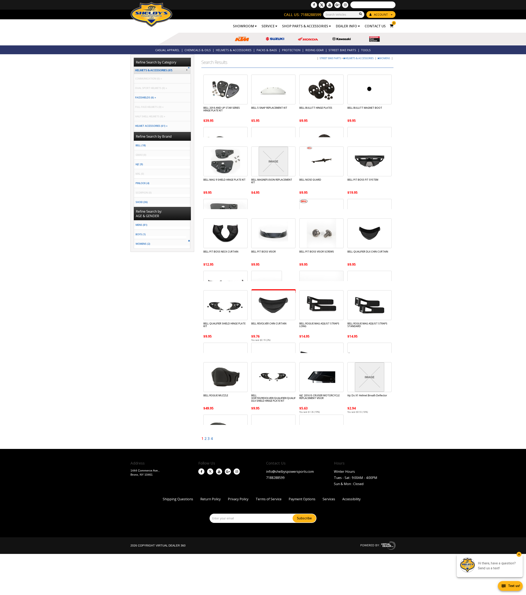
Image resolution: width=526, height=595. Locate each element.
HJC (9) (139, 164)
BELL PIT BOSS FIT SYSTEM (362, 179)
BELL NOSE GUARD (310, 179)
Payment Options (302, 499)
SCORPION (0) (144, 192)
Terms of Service (268, 499)
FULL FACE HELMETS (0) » (149, 107)
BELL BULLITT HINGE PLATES (315, 108)
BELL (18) (141, 145)
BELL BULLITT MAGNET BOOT (364, 108)
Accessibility (351, 499)
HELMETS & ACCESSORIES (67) (153, 70)
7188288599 (275, 477)
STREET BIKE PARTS (342, 50)
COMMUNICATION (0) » (148, 78)
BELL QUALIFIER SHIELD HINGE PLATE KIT (224, 325)
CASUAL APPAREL (167, 50)
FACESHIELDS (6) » (145, 97)
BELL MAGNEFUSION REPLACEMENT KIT (271, 181)
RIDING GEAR (314, 50)
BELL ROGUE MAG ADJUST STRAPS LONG (319, 325)
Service (268, 26)
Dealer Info (347, 26)
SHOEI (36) (142, 202)
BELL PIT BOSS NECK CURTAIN (220, 251)
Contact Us (375, 26)
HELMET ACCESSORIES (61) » (150, 126)
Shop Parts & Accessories (305, 26)
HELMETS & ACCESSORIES (233, 50)
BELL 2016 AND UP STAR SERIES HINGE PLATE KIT (221, 109)
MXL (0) (140, 173)
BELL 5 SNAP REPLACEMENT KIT (269, 108)
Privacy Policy (238, 499)
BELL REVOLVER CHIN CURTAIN (268, 323)
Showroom (244, 26)
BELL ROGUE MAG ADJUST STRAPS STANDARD (367, 325)
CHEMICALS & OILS (198, 50)
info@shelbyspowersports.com (290, 471)
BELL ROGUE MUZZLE (215, 395)
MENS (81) (141, 225)
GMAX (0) (141, 155)
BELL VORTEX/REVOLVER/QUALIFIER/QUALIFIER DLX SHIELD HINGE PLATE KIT (275, 398)
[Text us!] (510, 587)
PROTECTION (291, 50)
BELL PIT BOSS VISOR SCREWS (316, 251)
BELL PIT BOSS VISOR (263, 251)
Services (329, 499)
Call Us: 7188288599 (302, 14)
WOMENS (385, 58)
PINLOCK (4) (142, 183)
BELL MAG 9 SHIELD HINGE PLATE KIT (224, 179)
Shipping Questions (178, 499)
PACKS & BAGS (266, 50)
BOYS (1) (141, 234)
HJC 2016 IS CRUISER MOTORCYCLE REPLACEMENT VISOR (319, 397)
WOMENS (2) (143, 244)
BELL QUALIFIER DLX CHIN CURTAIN (367, 251)
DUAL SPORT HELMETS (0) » (150, 88)
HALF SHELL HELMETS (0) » (149, 116)
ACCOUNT (380, 14)
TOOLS (366, 50)
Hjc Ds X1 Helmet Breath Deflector (367, 395)
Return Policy (210, 499)
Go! (360, 14)
